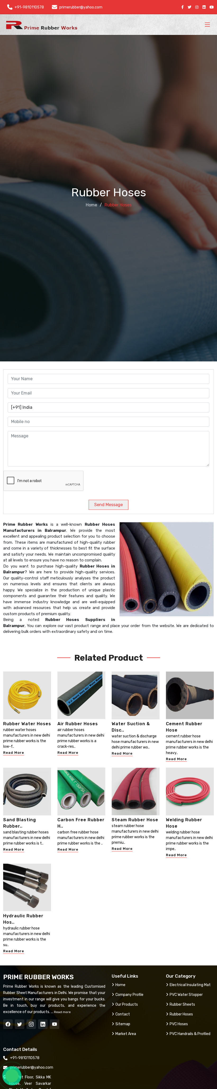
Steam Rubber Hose (135, 819)
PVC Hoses (179, 1024)
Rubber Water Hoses (27, 723)
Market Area (125, 1034)
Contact (122, 1014)
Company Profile (129, 995)
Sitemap (122, 1024)
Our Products (126, 1004)
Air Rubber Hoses (77, 723)
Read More (13, 753)
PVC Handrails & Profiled (190, 1034)
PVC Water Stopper (186, 995)
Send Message (108, 504)
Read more (62, 1012)
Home (91, 204)
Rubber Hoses (181, 1014)
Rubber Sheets (182, 1004)
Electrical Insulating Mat (190, 985)
